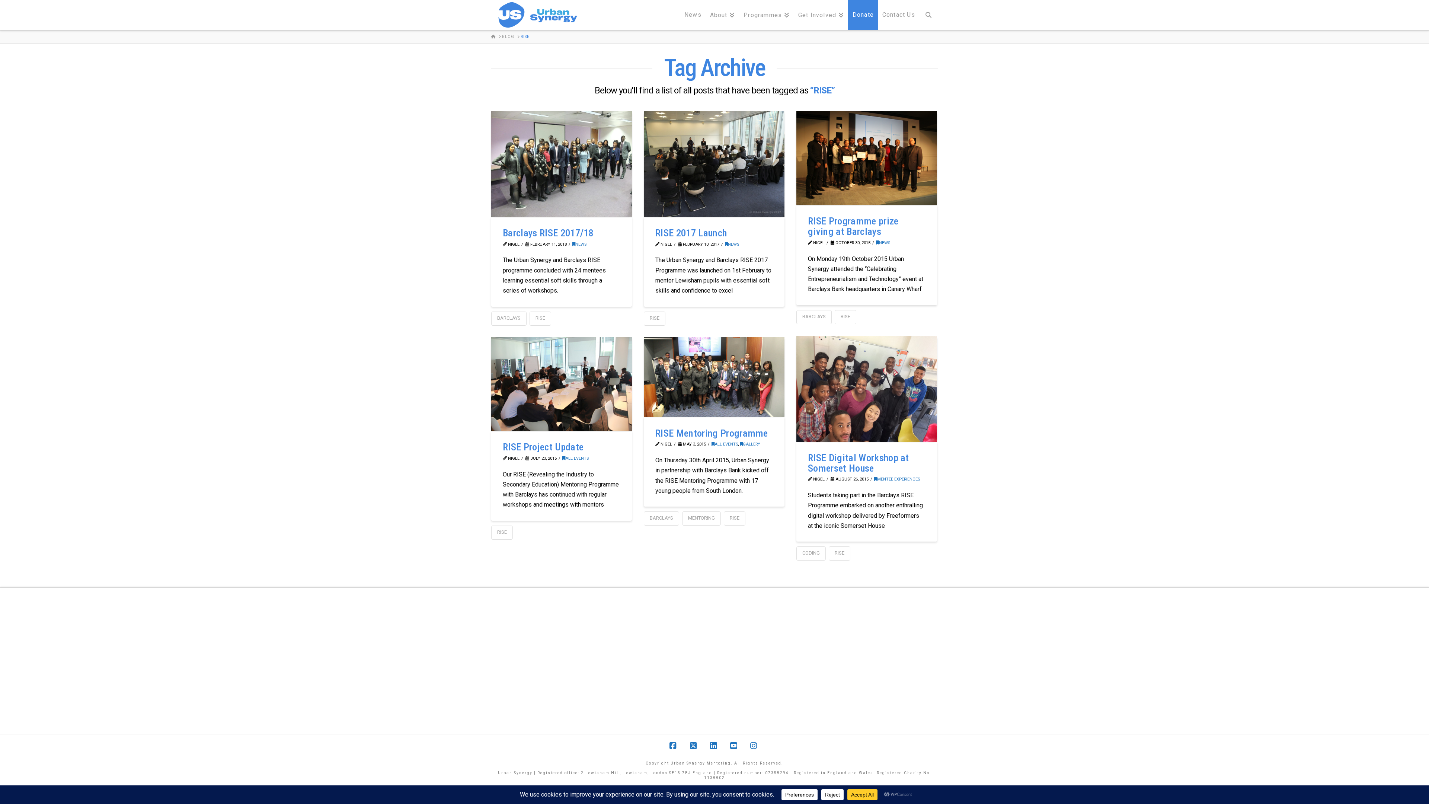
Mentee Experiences (898, 479)
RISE (540, 318)
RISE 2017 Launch (691, 233)
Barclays (509, 318)
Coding (811, 553)
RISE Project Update (543, 447)
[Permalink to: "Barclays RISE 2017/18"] (561, 164)
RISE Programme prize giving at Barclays (853, 226)
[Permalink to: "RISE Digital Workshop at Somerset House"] (866, 389)
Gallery (751, 444)
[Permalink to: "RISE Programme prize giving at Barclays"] (866, 158)
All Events (577, 458)
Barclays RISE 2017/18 (548, 233)
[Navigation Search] (928, 15)
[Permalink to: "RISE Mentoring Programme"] (714, 377)
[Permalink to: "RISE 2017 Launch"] (714, 164)
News (580, 244)
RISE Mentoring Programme (711, 433)
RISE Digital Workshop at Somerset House (858, 463)
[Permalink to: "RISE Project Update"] (561, 384)
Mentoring (701, 518)
